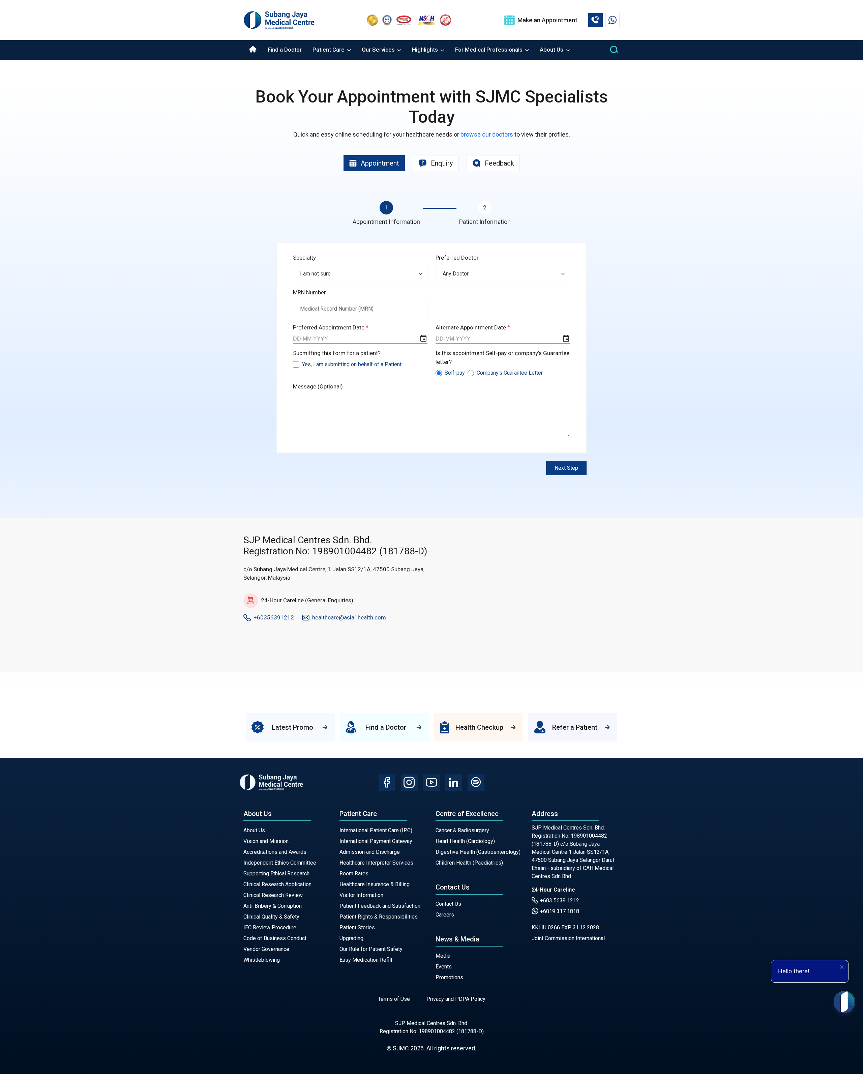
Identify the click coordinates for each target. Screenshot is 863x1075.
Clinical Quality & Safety (271, 916)
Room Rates (353, 873)
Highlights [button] (425, 49)
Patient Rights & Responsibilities (378, 916)
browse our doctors (486, 134)
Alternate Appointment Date (471, 327)
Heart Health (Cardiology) (465, 841)
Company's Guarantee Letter (510, 373)
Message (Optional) (318, 386)
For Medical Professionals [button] (489, 49)
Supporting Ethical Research (276, 873)
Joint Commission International (568, 938)
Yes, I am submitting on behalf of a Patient (351, 364)
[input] (360, 339)
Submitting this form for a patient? (337, 353)
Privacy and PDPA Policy (455, 999)
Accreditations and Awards (274, 852)
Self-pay (455, 373)
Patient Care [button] (329, 49)
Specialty (304, 257)
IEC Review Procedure (269, 927)
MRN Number (309, 292)
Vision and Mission (266, 841)
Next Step (566, 468)
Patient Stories (357, 927)
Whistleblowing (261, 960)
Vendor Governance (266, 949)
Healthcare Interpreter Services (376, 863)
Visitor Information (361, 895)
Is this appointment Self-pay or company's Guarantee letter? (502, 357)
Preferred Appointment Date (329, 327)
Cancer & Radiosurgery (462, 830)
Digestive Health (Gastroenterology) (478, 852)
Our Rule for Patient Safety (371, 949)
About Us (254, 830)
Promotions (449, 977)
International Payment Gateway (375, 841)
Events (444, 966)
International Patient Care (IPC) (375, 830)
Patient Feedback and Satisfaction (379, 906)
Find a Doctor (285, 49)
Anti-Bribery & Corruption (272, 906)
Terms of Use (394, 999)
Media (443, 956)
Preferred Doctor (457, 257)
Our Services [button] (379, 49)
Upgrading (351, 938)
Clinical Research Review (273, 895)
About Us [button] (552, 49)
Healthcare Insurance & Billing (374, 884)
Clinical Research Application (277, 884)
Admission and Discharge (369, 852)
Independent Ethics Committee (279, 863)
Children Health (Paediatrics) (469, 863)
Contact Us (448, 904)
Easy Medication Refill (365, 960)
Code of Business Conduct (274, 938)
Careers (445, 914)
